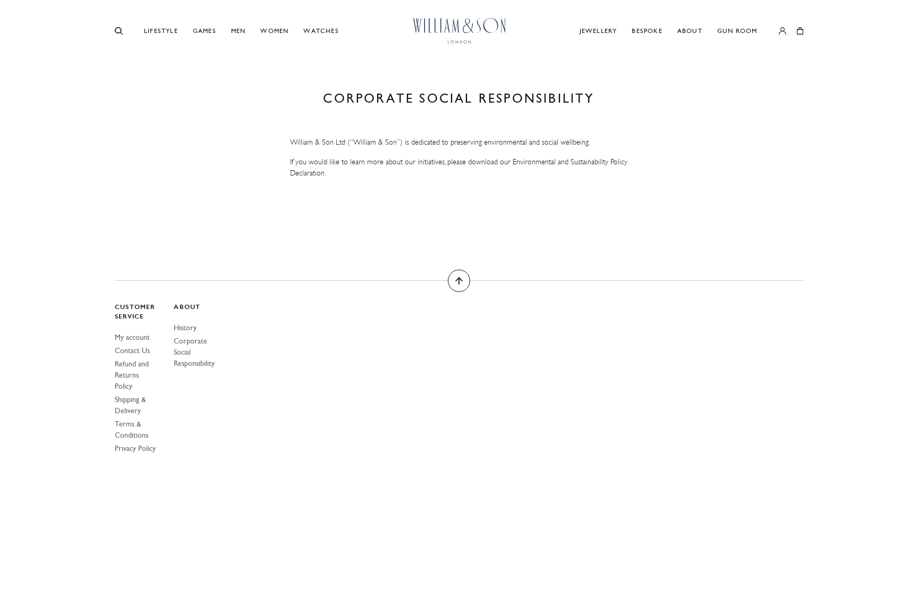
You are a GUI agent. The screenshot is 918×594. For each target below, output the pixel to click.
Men (238, 31)
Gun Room (737, 31)
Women (274, 31)
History (185, 327)
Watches (320, 31)
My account (132, 337)
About (689, 31)
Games (204, 31)
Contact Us (132, 350)
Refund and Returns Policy (132, 375)
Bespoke (647, 31)
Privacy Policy (135, 448)
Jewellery (598, 31)
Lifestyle (161, 31)
